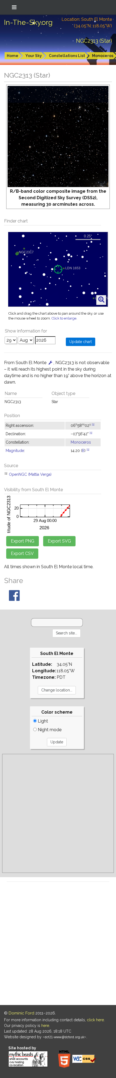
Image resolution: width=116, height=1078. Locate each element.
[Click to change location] (50, 362)
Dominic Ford (21, 1013)
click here (95, 1020)
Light (42, 721)
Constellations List (67, 56)
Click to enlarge (64, 318)
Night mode (49, 729)
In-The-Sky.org (28, 22)
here (45, 1025)
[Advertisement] (58, 813)
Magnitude (15, 450)
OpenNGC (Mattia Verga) (30, 474)
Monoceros (81, 442)
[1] (93, 424)
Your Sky (33, 56)
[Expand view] (101, 300)
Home (12, 56)
